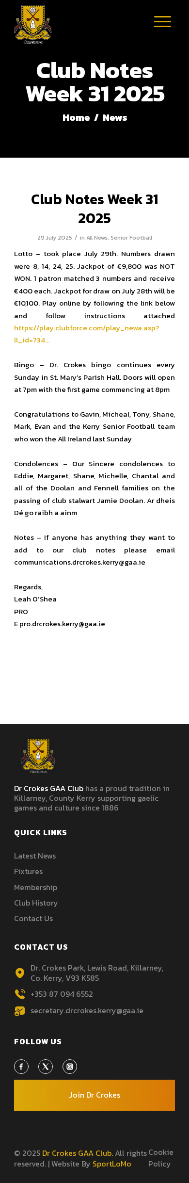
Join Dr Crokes (94, 1095)
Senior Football (131, 237)
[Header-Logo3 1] (78, 24)
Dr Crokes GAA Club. (77, 1153)
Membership (35, 887)
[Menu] (163, 29)
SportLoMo (112, 1163)
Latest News (35, 855)
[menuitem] (163, 27)
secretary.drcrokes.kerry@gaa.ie (87, 1010)
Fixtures (28, 871)
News (114, 117)
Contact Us (33, 918)
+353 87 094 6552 (62, 994)
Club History (36, 902)
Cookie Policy (160, 1157)
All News (97, 237)
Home (76, 117)
